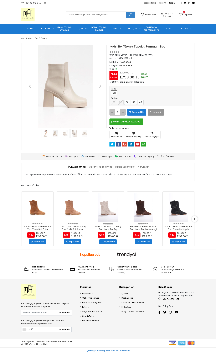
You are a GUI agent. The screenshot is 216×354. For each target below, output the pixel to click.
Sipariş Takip (150, 2)
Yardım (162, 2)
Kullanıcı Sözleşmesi (92, 302)
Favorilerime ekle (120, 128)
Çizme (125, 293)
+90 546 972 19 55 (170, 299)
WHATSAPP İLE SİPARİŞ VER (127, 121)
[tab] (76, 167)
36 (114, 102)
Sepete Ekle (138, 112)
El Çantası (126, 307)
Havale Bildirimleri (90, 320)
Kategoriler (126, 287)
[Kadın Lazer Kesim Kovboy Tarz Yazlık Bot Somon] (72, 207)
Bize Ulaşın (165, 287)
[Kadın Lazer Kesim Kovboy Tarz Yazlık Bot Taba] (37, 207)
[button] (185, 14)
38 (127, 102)
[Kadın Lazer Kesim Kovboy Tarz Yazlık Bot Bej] (108, 207)
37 (120, 102)
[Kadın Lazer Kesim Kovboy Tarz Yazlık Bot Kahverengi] (143, 207)
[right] (194, 219)
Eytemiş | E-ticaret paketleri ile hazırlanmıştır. (108, 350)
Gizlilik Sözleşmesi (90, 298)
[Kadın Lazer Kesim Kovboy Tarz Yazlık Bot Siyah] (178, 207)
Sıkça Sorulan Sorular (92, 311)
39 (134, 102)
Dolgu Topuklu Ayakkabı (133, 311)
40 (140, 102)
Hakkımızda (87, 293)
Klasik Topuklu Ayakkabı (133, 302)
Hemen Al (157, 112)
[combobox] (24, 329)
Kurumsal (86, 287)
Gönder (66, 312)
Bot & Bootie (127, 298)
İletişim (172, 2)
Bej (114, 92)
